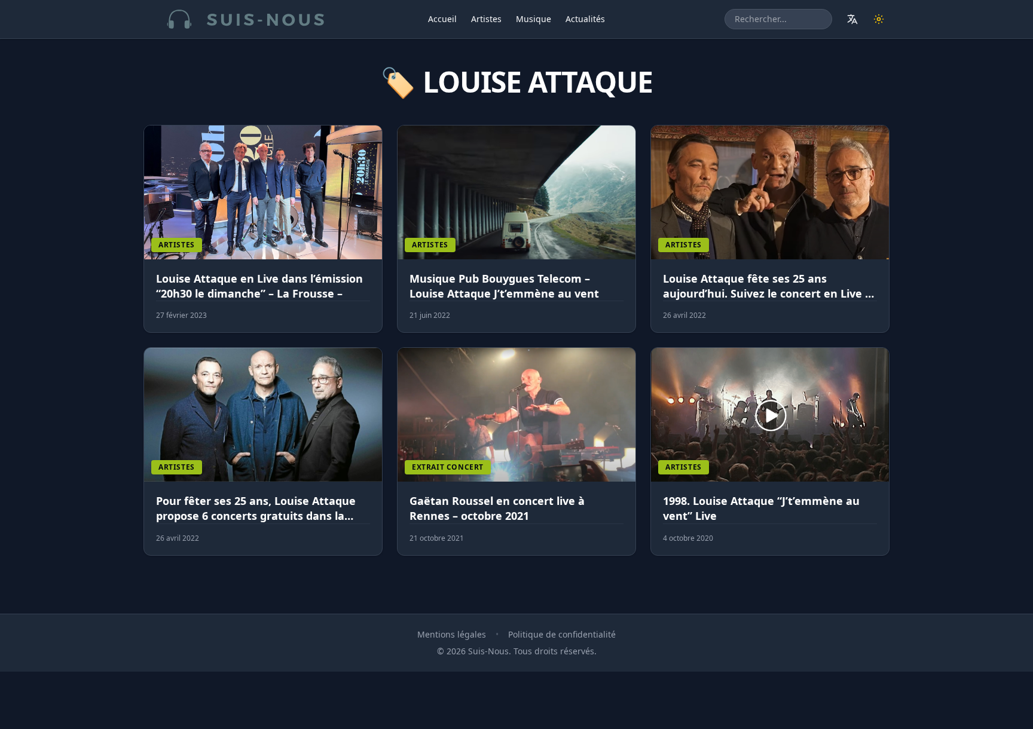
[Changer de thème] (879, 19)
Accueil (442, 18)
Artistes (486, 18)
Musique (533, 18)
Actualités (585, 18)
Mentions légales (451, 634)
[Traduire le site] (852, 19)
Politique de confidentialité (562, 634)
